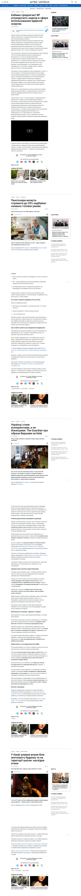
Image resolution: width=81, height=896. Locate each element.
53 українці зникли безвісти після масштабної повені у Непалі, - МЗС (59, 250)
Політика (30, 5)
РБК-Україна (25, 248)
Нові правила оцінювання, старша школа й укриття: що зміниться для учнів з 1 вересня (60, 787)
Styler (56, 5)
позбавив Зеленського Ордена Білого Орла (35, 555)
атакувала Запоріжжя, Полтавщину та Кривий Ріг (34, 844)
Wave (51, 5)
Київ (13, 870)
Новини (16, 5)
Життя (41, 5)
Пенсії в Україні (24, 388)
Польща (13, 718)
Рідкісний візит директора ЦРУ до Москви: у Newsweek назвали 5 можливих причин (59, 255)
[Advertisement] (29, 261)
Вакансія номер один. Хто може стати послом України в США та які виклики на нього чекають (60, 55)
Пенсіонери (31, 388)
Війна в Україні (48, 8)
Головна (12, 11)
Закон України (43, 248)
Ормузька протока (40, 8)
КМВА (40, 805)
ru (7, 2)
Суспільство (23, 197)
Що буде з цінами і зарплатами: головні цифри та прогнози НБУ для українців (59, 260)
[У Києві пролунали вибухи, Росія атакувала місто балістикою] (60, 21)
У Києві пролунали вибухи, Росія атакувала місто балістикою (60, 30)
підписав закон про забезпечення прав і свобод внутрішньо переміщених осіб (29, 350)
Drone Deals (32, 8)
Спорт (46, 5)
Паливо (22, 11)
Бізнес (36, 5)
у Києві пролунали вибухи (22, 851)
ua (2, 2)
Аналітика (23, 5)
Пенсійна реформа (16, 388)
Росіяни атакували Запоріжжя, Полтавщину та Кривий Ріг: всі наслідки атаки (58, 245)
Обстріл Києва (18, 870)
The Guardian (19, 484)
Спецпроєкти (63, 5)
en (5, 2)
